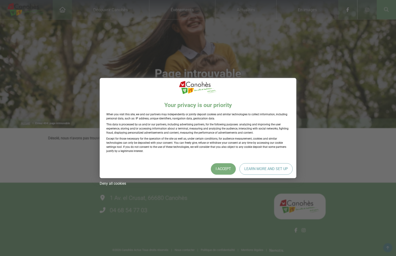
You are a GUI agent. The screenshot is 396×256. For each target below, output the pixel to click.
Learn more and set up (266, 169)
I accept (223, 169)
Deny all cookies (113, 183)
